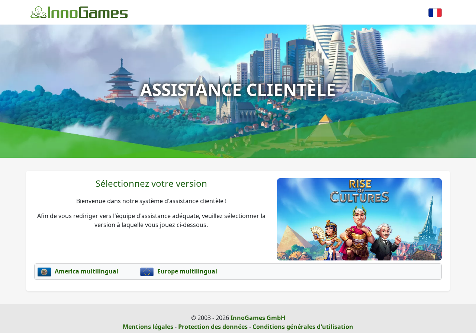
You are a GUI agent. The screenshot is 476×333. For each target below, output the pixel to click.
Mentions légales (148, 327)
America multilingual (85, 271)
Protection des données (213, 327)
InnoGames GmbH (258, 318)
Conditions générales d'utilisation (303, 327)
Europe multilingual (186, 271)
